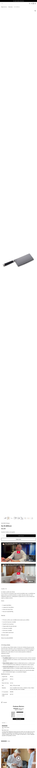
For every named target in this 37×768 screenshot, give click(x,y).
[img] (4, 725)
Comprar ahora (18, 539)
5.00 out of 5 (21, 708)
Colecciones (10, 6)
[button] (4, 741)
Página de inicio (4, 6)
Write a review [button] (18, 719)
